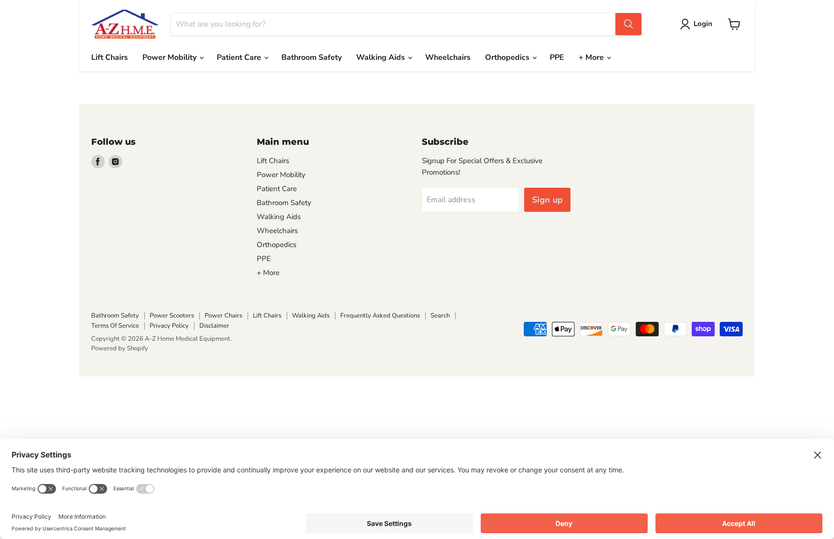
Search (440, 315)
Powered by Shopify (119, 348)
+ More (592, 57)
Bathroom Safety (311, 57)
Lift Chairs (109, 57)
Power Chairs (223, 315)
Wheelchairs (448, 57)
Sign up (547, 200)
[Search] (628, 24)
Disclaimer (214, 325)
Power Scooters (172, 315)
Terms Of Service (115, 325)
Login (703, 23)
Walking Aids (381, 57)
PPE (557, 57)
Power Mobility (170, 57)
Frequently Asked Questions (380, 315)
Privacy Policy (169, 325)
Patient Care (240, 57)
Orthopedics (508, 57)
